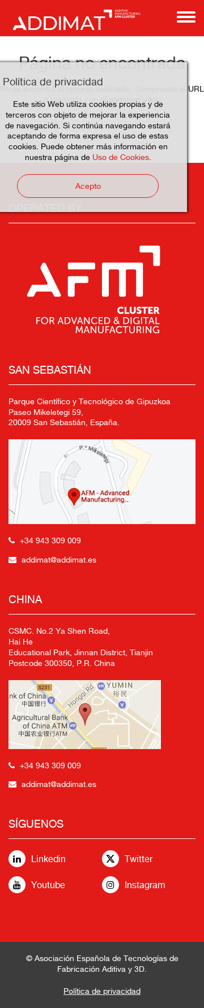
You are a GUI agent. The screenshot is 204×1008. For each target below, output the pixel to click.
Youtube (48, 885)
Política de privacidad (102, 991)
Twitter (138, 859)
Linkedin (48, 859)
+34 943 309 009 (50, 540)
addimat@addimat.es (59, 559)
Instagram (145, 885)
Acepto (88, 186)
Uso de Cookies (120, 157)
